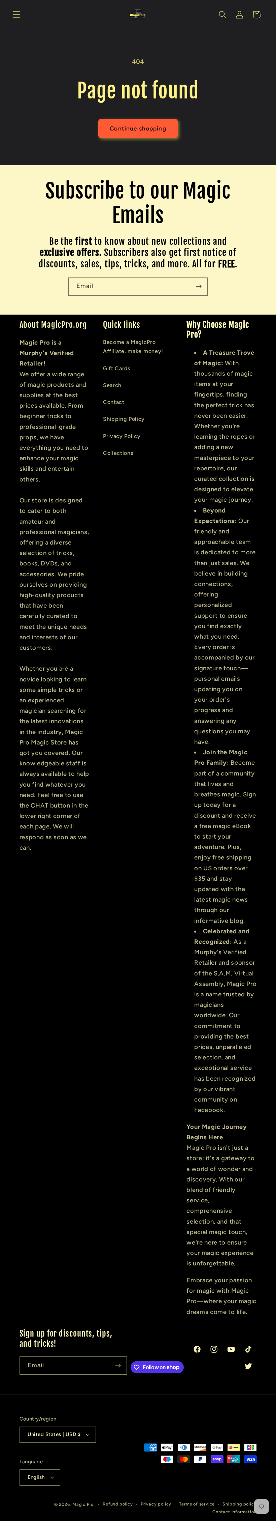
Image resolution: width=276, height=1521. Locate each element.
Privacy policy (156, 1504)
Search (112, 385)
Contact (114, 402)
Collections (118, 453)
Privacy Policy (122, 436)
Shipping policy (239, 1504)
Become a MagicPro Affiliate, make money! (133, 346)
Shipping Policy (124, 419)
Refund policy (118, 1504)
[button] (16, 14)
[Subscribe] (198, 286)
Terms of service (197, 1504)
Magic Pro (83, 1504)
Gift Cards (117, 368)
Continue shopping (138, 128)
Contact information (234, 1511)
